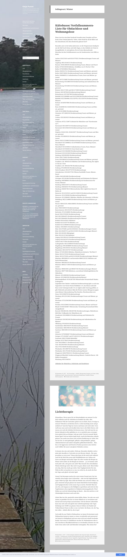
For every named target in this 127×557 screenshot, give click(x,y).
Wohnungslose (59, 376)
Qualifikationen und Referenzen (31, 28)
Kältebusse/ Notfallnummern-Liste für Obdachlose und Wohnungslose (74, 28)
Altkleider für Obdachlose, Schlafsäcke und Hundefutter (72, 363)
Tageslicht (75, 538)
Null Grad (76, 375)
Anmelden (25, 274)
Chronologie (71, 373)
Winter (92, 375)
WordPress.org (26, 282)
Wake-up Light (93, 538)
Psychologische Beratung (29, 39)
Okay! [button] (120, 554)
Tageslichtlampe (82, 538)
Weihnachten (58, 539)
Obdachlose (82, 375)
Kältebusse (58, 375)
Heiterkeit (87, 536)
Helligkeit (94, 536)
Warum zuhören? (27, 41)
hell (91, 536)
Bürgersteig (83, 373)
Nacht (62, 375)
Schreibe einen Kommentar (72, 376)
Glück (82, 536)
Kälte (97, 373)
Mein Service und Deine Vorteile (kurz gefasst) (29, 21)
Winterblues (80, 539)
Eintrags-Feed (26, 277)
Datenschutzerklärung (28, 76)
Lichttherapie (64, 411)
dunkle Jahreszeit (76, 536)
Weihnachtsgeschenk (67, 539)
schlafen (88, 375)
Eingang (88, 373)
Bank (78, 373)
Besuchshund (26, 36)
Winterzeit (86, 539)
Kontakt (25, 49)
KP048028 (25, 206)
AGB (24, 68)
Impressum (25, 79)
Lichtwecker (65, 538)
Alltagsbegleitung (27, 31)
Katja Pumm (28, 6)
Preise (24, 44)
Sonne (70, 538)
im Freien (93, 373)
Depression (65, 536)
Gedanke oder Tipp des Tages (81, 534)
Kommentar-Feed (27, 280)
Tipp (88, 538)
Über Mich (25, 25)
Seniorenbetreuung (27, 33)
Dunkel (70, 536)
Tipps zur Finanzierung (28, 47)
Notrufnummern (69, 375)
